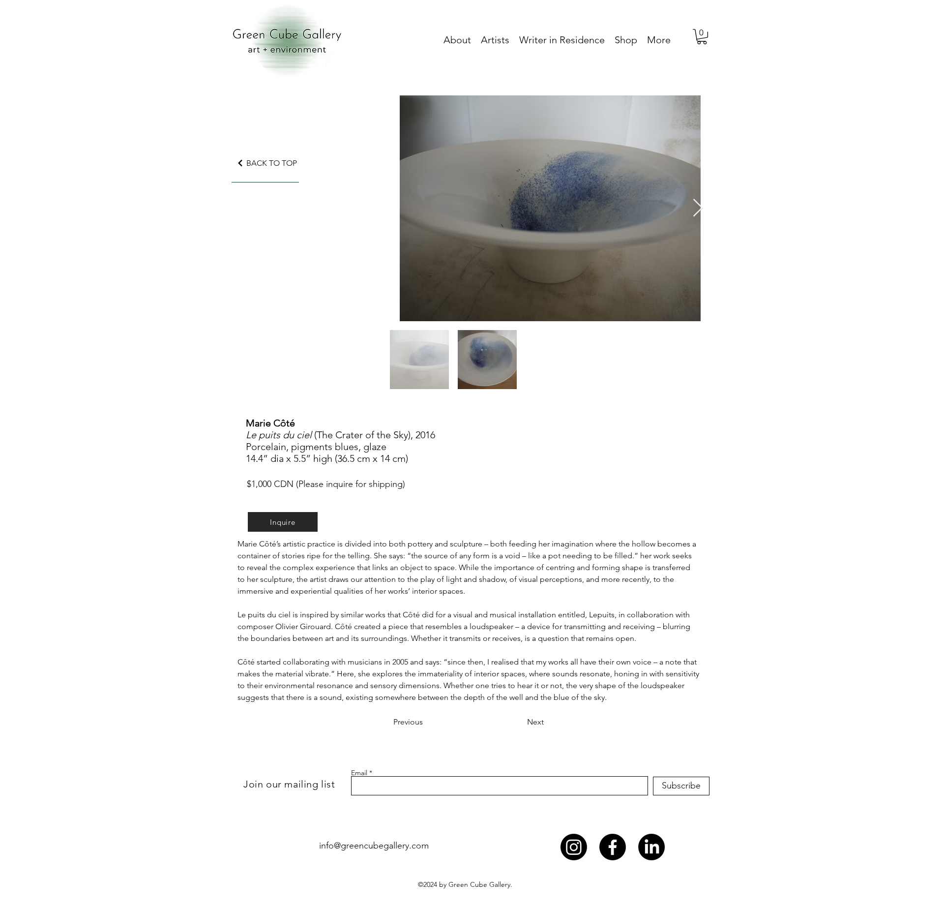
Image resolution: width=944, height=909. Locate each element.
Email (359, 772)
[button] (702, 36)
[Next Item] (698, 208)
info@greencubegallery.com (374, 845)
